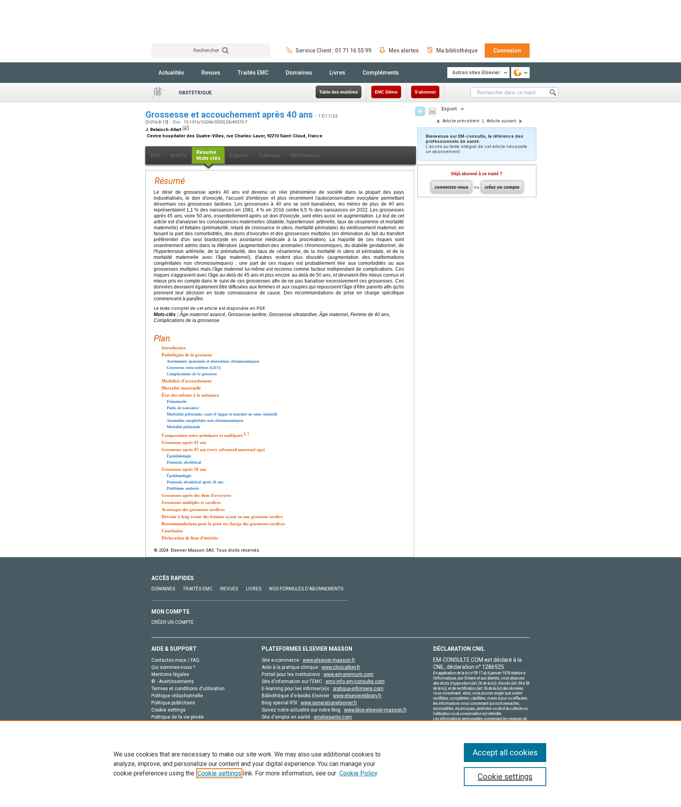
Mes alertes (404, 50)
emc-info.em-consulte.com (355, 681)
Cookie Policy (358, 773)
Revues (210, 72)
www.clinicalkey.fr (341, 667)
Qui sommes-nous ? (173, 667)
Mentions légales (170, 674)
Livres (337, 72)
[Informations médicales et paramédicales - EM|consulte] (180, 21)
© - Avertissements (172, 681)
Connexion (507, 50)
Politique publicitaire (173, 703)
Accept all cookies (505, 752)
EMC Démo (386, 92)
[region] (340, 763)
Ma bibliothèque (457, 50)
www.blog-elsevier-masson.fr (375, 710)
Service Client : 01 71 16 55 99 (333, 50)
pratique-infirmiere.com (358, 688)
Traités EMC (253, 72)
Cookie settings (219, 773)
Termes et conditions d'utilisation (188, 688)
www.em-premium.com (349, 674)
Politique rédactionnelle (177, 695)
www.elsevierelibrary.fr (357, 695)
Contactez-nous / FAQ (175, 660)
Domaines (299, 72)
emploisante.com (333, 717)
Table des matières (338, 92)
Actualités (171, 72)
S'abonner (425, 92)
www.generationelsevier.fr (329, 703)
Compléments (381, 72)
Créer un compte (172, 622)
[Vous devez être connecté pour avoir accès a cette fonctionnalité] (420, 111)
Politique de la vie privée (177, 717)
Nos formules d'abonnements (306, 589)
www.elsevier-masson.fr (329, 660)
